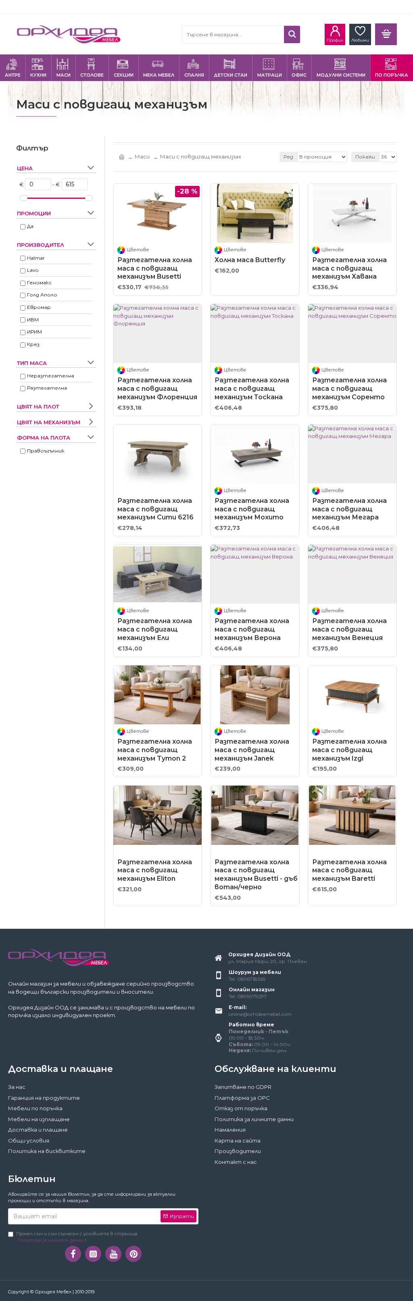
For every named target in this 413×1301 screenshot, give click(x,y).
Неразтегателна (50, 376)
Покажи (365, 157)
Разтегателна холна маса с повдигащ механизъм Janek (252, 750)
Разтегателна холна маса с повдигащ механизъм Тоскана (252, 388)
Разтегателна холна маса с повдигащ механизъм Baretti (349, 870)
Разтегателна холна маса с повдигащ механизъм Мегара (349, 509)
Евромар (39, 307)
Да (30, 226)
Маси (142, 156)
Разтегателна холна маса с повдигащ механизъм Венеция (349, 629)
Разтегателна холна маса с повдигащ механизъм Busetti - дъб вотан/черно (256, 874)
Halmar (36, 258)
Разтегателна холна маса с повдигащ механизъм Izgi (349, 750)
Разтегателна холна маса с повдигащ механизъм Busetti (154, 268)
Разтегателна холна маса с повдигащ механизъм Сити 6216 (155, 509)
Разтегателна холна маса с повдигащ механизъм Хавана (349, 268)
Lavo (32, 270)
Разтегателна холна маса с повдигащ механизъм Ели (154, 629)
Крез (33, 344)
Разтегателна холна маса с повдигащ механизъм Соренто (349, 388)
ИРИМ (34, 332)
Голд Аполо (42, 295)
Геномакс (39, 282)
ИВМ (33, 320)
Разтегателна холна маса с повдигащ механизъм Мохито (252, 509)
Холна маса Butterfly (250, 260)
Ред (288, 157)
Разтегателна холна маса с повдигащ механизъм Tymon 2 (154, 750)
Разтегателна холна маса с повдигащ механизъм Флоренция (157, 388)
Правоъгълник (46, 451)
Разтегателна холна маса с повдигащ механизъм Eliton (154, 870)
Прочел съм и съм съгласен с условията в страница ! (77, 1237)
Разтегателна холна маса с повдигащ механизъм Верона (252, 629)
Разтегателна (47, 388)
